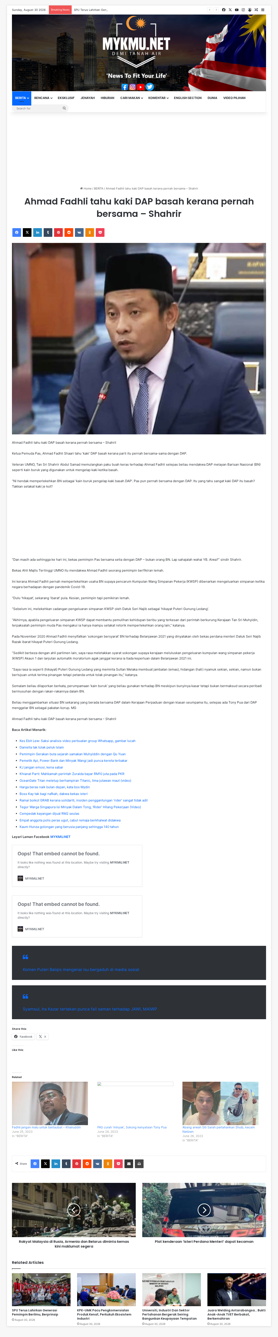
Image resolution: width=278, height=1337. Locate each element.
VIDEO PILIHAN (234, 98)
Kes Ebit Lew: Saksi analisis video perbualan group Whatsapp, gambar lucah (78, 741)
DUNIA (212, 98)
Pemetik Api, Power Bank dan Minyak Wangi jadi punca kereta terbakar (73, 760)
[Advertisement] (139, 149)
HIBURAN (107, 98)
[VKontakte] (79, 232)
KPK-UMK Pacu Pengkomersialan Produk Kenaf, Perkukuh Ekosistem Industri (104, 1314)
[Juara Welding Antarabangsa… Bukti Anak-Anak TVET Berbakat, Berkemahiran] (236, 1289)
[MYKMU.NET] (139, 53)
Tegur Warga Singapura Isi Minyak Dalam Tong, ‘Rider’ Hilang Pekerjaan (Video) (80, 807)
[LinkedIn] (37, 232)
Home (87, 188)
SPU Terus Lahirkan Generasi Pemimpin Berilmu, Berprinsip (113, 10)
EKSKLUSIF (66, 98)
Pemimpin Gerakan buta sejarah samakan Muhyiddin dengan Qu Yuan (73, 754)
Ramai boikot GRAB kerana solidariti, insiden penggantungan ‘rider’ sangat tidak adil (84, 800)
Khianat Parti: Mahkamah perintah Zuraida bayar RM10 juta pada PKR (72, 774)
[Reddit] (69, 232)
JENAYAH (88, 98)
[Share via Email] (128, 1163)
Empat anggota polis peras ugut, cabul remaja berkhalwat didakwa (70, 820)
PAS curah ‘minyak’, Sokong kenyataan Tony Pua (132, 1127)
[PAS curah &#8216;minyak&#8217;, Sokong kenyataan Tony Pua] (137, 1103)
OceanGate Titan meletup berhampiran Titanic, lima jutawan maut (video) (75, 780)
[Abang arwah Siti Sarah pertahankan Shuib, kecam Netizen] (222, 1103)
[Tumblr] (48, 232)
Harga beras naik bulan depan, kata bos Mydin (55, 787)
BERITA (20, 98)
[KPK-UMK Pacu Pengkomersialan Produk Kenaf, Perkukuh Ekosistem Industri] (106, 1289)
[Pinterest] (58, 232)
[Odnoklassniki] (89, 232)
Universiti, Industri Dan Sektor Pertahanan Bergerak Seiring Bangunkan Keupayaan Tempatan (169, 1314)
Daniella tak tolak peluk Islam (42, 747)
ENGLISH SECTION (188, 98)
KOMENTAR (156, 98)
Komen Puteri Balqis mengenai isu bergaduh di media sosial (81, 969)
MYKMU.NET (60, 837)
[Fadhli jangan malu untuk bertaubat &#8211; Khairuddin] (52, 1103)
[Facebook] (16, 232)
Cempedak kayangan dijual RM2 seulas (49, 813)
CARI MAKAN (130, 98)
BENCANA (41, 98)
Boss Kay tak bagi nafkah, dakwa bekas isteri (54, 794)
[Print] (139, 1163)
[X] (27, 232)
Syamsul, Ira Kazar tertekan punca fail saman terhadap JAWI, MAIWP (90, 1009)
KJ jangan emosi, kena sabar (41, 767)
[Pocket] (100, 232)
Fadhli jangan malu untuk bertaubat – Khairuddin (46, 1127)
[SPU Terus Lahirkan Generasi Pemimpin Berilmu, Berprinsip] (41, 1289)
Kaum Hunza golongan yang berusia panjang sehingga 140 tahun (69, 827)
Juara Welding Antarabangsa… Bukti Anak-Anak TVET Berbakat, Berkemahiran (236, 1314)
